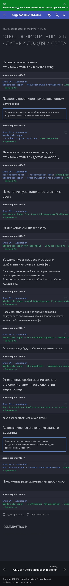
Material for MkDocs (22, 582)
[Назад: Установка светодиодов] (4, 569)
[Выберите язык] (57, 15)
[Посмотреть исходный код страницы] (59, 37)
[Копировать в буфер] (66, 82)
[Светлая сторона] (49, 15)
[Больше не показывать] (64, 4)
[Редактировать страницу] (64, 37)
